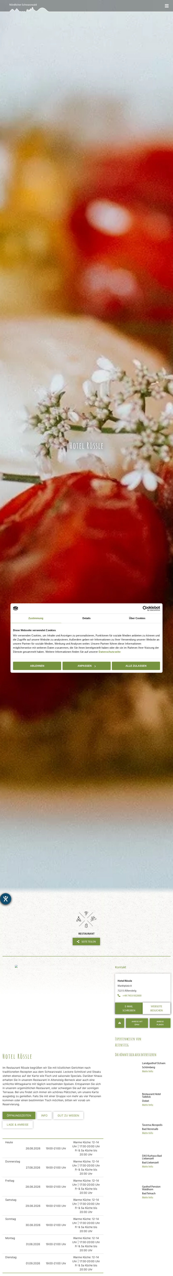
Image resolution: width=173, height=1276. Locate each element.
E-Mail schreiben (128, 1008)
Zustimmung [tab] (35, 618)
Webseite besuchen (156, 1008)
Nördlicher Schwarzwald (23, 4)
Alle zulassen (136, 665)
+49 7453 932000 (131, 995)
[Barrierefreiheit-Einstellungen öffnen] (5, 898)
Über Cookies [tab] (137, 618)
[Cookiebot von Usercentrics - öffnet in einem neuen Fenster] (145, 608)
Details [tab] (86, 618)
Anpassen (85, 665)
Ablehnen (37, 665)
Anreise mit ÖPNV (137, 1023)
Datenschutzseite (109, 651)
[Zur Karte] (119, 1023)
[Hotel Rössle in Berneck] (53, 969)
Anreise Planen (160, 1023)
